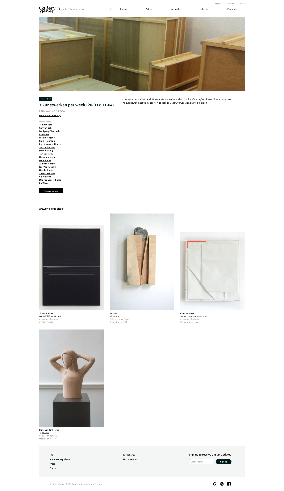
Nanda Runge (46, 170)
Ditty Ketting (46, 150)
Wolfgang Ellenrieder (50, 131)
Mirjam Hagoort (47, 137)
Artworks (175, 8)
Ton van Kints (46, 153)
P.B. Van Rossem (47, 166)
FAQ (52, 454)
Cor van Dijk (45, 127)
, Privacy (98, 483)
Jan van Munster (47, 163)
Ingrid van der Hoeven (50, 144)
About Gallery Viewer (60, 459)
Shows (123, 8)
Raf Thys (43, 183)
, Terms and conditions (82, 483)
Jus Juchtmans (47, 147)
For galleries (129, 454)
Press (52, 463)
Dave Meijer (45, 160)
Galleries (204, 8)
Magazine (232, 8)
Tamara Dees (45, 124)
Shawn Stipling (47, 173)
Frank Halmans (47, 140)
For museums (130, 459)
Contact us (55, 468)
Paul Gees (44, 134)
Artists (149, 8)
